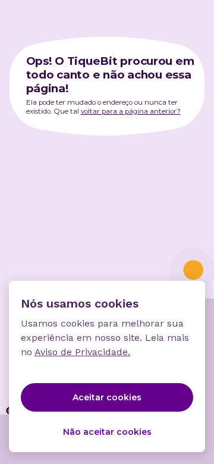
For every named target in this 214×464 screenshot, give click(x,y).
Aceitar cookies (107, 397)
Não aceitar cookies (107, 432)
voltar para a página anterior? (131, 111)
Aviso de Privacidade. (82, 352)
